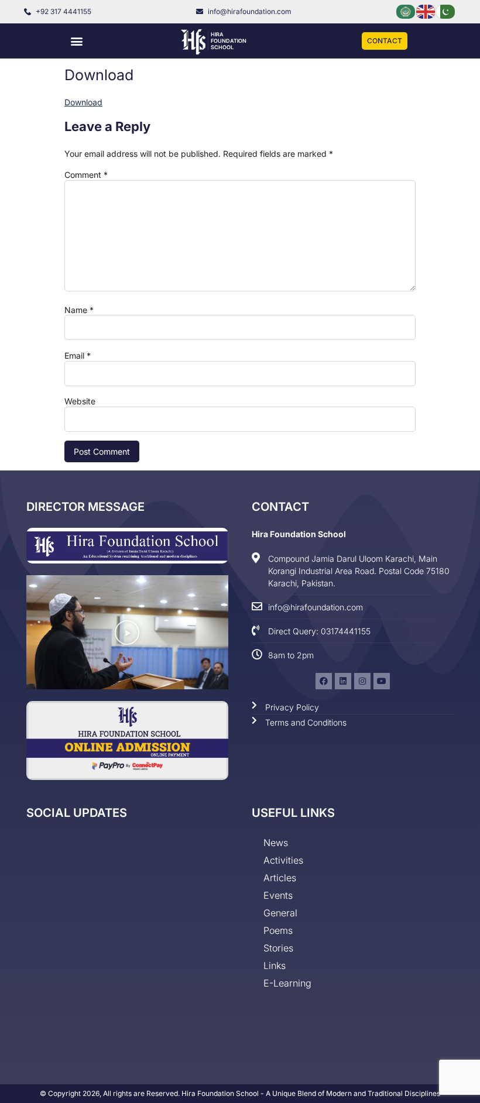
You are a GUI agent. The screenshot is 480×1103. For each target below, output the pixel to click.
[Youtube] (381, 681)
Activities (283, 860)
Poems (278, 930)
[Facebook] (324, 681)
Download (83, 102)
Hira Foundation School (228, 40)
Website (79, 401)
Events (278, 895)
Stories (278, 948)
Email (77, 356)
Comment (86, 175)
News (275, 842)
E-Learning (287, 983)
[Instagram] (362, 681)
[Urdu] (446, 11)
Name (79, 310)
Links (274, 965)
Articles (279, 878)
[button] (77, 41)
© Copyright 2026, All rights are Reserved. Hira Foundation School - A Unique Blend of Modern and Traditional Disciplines (240, 1093)
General (280, 913)
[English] (426, 11)
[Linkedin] (343, 681)
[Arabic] (406, 11)
